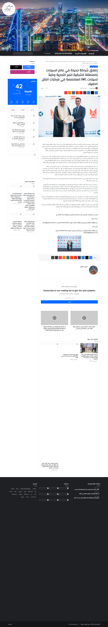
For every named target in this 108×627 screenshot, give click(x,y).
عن (31, 494)
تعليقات (13, 110)
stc (35, 491)
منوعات (27, 496)
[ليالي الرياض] (54, 25)
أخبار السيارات (89, 61)
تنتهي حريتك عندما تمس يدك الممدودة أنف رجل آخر (18, 117)
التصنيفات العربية (80, 53)
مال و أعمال (14, 494)
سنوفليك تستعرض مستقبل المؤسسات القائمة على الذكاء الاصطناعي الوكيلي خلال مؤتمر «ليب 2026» (16, 225)
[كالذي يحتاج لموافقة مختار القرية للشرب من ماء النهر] (30, 132)
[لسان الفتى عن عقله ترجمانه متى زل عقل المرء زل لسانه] (30, 146)
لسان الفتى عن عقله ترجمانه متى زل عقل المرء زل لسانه (18, 145)
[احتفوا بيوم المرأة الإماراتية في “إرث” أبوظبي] (54, 502)
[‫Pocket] (65, 92)
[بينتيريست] (81, 92)
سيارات (10, 491)
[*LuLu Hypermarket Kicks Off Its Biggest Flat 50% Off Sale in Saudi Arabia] (64, 490)
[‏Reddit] (77, 92)
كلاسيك (20, 494)
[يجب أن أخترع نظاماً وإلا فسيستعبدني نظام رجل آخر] (30, 139)
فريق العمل (26, 494)
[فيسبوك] (96, 92)
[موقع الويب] (86, 269)
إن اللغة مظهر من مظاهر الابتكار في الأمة (19, 124)
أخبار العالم (30, 491)
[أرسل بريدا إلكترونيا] (89, 88)
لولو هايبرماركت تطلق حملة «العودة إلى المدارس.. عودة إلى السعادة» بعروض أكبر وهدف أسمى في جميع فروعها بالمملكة (29, 226)
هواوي (22, 496)
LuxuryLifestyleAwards (25, 488)
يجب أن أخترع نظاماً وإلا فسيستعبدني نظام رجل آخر (18, 138)
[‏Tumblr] (84, 92)
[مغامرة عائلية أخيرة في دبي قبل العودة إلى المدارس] (64, 558)
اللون (25, 491)
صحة (35, 494)
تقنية (15, 491)
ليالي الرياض (92, 88)
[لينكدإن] (88, 92)
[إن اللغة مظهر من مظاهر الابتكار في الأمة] (30, 125)
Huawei (34, 488)
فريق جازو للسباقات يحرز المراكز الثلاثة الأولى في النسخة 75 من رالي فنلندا (69, 356)
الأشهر (32, 110)
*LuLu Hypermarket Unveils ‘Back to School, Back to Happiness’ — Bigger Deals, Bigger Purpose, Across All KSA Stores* (16, 198)
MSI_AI (12, 488)
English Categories (63, 53)
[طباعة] (52, 257)
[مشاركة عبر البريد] (56, 257)
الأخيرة (22, 110)
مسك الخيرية (33, 496)
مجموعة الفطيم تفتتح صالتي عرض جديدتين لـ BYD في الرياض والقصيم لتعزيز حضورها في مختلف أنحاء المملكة (89, 357)
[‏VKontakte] (73, 92)
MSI (17, 488)
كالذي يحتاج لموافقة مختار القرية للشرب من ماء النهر (18, 131)
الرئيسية (91, 53)
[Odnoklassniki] (69, 92)
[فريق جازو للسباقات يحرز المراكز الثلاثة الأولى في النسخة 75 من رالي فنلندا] (69, 348)
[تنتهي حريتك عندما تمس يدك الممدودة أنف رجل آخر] (30, 118)
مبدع (70, 624)
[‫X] (92, 92)
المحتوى (20, 491)
